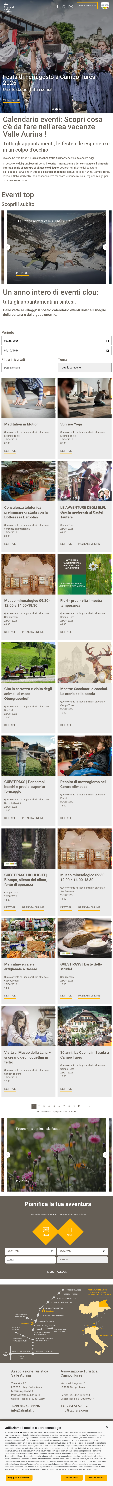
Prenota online (89, 543)
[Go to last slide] (7, 247)
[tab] (53, 109)
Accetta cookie (96, 1477)
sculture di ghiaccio (35, 167)
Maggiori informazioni (19, 1477)
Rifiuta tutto (72, 1477)
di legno (54, 167)
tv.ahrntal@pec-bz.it (22, 1391)
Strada (37, 171)
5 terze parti (19, 1432)
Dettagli (10, 450)
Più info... (22, 272)
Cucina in (26, 171)
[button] (107, 1427)
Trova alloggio (87, 5)
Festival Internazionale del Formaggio (70, 163)
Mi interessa (11, 99)
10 (79, 1106)
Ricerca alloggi (57, 1271)
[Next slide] (106, 247)
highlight (56, 171)
